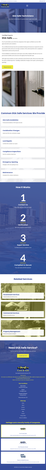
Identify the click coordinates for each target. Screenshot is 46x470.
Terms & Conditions (23, 417)
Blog (23, 411)
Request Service (7, 67)
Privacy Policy (23, 415)
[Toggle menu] (27, 6)
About (23, 405)
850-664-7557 (42, 1)
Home (23, 403)
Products (23, 409)
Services (23, 407)
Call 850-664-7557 (23, 355)
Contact (23, 413)
